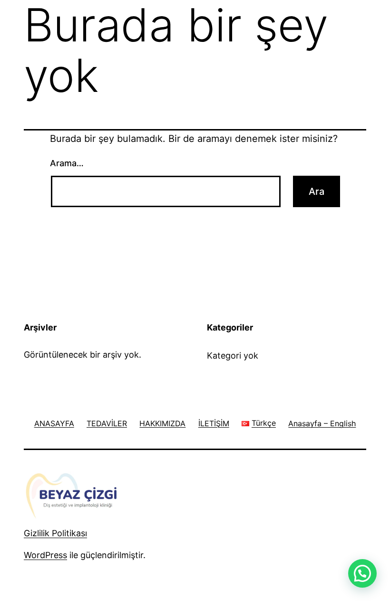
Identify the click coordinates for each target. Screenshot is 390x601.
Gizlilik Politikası (55, 533)
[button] (362, 573)
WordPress (45, 555)
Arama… (67, 163)
